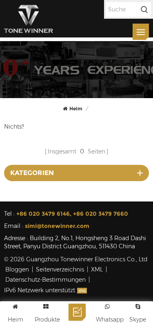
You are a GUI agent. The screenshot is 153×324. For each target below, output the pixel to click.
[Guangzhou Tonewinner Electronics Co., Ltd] (28, 19)
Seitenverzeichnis (60, 269)
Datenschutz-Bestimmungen (45, 279)
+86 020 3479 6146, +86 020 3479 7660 (72, 213)
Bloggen (17, 269)
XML (97, 269)
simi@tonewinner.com (57, 226)
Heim (75, 108)
